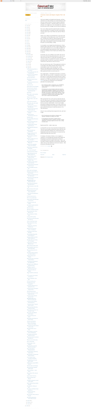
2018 (27, 38)
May (28, 66)
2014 (27, 41)
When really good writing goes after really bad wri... (32, 184)
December (29, 54)
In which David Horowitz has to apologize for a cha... (32, 286)
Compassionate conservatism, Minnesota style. (32, 243)
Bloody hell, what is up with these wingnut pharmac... (32, 259)
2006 (27, 51)
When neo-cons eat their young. (32, 339)
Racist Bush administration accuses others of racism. (31, 398)
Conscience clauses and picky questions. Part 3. (32, 296)
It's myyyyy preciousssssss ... (32, 196)
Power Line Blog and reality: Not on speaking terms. (32, 72)
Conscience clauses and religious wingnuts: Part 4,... (32, 289)
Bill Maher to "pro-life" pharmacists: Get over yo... (32, 267)
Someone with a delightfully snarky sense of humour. (32, 145)
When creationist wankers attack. (32, 245)
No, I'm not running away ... (31, 281)
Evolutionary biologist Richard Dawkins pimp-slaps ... (32, 75)
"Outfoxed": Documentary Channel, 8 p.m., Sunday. (31, 323)
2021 (27, 33)
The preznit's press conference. (32, 88)
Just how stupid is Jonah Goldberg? (31, 344)
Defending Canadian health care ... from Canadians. (33, 172)
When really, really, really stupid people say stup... (32, 103)
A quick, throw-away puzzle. (32, 101)
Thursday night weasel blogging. (32, 365)
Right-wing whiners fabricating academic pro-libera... (32, 307)
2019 (27, 37)
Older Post (64, 154)
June (28, 64)
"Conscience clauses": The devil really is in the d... (32, 305)
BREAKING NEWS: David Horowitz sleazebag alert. (31, 299)
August (28, 61)
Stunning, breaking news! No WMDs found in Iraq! (32, 133)
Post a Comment (43, 152)
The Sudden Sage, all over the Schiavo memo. (32, 361)
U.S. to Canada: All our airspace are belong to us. (32, 276)
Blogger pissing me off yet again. (32, 188)
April (28, 67)
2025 (27, 27)
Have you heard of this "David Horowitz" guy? (32, 212)
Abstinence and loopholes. (31, 321)
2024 (27, 29)
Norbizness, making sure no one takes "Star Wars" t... (32, 139)
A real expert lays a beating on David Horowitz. (32, 106)
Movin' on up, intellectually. (32, 197)
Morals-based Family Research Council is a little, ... (32, 122)
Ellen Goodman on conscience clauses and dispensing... (32, 332)
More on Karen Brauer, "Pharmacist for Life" (31, 349)
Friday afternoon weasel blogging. (33, 86)
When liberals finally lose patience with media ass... (33, 337)
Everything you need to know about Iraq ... (32, 232)
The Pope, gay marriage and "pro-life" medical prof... (32, 175)
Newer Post (42, 154)
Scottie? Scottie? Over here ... (32, 375)
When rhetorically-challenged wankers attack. (32, 368)
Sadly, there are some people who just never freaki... (32, 178)
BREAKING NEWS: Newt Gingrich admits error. (31, 181)
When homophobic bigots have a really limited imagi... (32, 248)
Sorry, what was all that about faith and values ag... (33, 219)
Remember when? (30, 117)
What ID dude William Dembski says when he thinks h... (32, 253)
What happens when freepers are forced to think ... (32, 319)
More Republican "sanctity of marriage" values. (32, 159)
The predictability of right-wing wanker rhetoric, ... (32, 352)
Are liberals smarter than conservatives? (31, 392)
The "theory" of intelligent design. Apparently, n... (33, 389)
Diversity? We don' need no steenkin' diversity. (31, 156)
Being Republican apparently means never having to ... (32, 346)
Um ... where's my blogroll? (31, 150)
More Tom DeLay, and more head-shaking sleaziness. (32, 355)
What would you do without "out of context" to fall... (32, 310)
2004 (27, 405)
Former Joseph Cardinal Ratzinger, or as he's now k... (33, 200)
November (29, 56)
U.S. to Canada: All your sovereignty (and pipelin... (32, 358)
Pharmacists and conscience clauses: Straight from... (31, 191)
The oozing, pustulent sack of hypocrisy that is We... (32, 90)
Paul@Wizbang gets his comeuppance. (31, 283)
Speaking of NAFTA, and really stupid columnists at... (32, 237)
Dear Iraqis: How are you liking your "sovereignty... (32, 240)
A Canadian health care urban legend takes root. (32, 125)
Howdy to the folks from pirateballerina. (31, 131)
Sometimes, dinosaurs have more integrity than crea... (32, 293)
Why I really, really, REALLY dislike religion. (32, 313)
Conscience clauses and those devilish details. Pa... (32, 302)
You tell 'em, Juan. (30, 84)
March (28, 400)
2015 (27, 40)
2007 (27, 50)
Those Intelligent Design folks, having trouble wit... (32, 235)
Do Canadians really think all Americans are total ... (32, 335)
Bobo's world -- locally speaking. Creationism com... (32, 95)
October (28, 57)
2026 (27, 25)
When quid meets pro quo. (31, 291)
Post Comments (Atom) (49, 157)
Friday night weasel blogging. (32, 170)
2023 (27, 30)
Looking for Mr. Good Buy (31, 216)
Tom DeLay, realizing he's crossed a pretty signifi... (32, 381)
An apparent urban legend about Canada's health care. (32, 109)
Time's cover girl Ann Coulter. (32, 221)
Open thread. (29, 92)
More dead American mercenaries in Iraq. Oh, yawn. (32, 165)
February (29, 402)
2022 (27, 32)
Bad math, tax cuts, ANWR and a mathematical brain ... (32, 265)
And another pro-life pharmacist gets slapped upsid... (32, 262)
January (28, 403)
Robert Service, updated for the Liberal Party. (32, 148)
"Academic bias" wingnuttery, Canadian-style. (32, 226)
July (28, 62)
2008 (27, 48)
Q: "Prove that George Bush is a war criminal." (32, 69)
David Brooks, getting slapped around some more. (32, 162)
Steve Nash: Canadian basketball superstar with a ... (32, 205)
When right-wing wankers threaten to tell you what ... (33, 326)
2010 (27, 45)
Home (53, 154)
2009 (27, 46)
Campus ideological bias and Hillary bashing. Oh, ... (32, 154)
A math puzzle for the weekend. (32, 151)
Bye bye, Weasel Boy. (30, 341)
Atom (26, 20)
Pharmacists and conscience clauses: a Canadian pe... (31, 229)
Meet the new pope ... (30, 207)
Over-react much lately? (31, 77)
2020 (27, 35)
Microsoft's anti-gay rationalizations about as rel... (32, 115)
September (29, 59)
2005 (27, 53)
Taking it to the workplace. (31, 97)
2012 (27, 43)
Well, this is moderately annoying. (32, 209)
